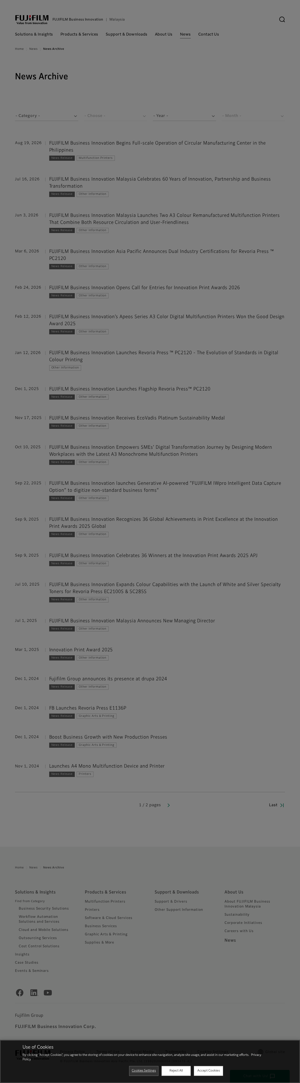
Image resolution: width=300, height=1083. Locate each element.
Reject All (176, 1070)
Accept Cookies (208, 1070)
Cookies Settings (144, 1070)
